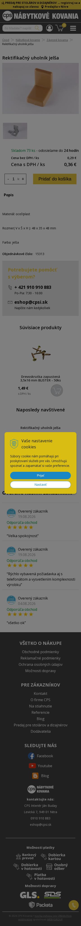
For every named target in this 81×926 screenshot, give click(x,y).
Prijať (40, 475)
